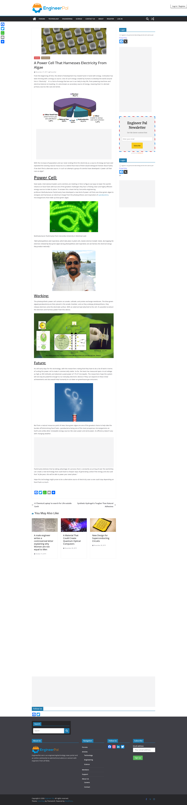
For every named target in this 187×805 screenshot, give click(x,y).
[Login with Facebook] (121, 41)
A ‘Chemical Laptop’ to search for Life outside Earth (53, 505)
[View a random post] (152, 18)
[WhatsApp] (2, 33)
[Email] (2, 37)
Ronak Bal (53, 72)
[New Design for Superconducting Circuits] (103, 520)
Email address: (138, 746)
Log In (120, 19)
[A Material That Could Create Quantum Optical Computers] (74, 520)
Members (85, 770)
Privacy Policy (123, 38)
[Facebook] (2, 24)
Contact (87, 787)
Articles (85, 752)
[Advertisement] (74, 144)
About (100, 19)
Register (182, 6)
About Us (85, 779)
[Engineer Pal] (34, 18)
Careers (87, 782)
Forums (42, 19)
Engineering (67, 19)
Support (85, 774)
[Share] (2, 41)
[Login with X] (125, 41)
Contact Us (90, 19)
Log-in (174, 6)
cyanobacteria (103, 195)
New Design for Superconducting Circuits (100, 538)
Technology (53, 19)
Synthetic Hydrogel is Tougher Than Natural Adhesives (95, 505)
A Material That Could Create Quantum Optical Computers (72, 539)
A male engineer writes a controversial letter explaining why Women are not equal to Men (43, 542)
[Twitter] (2, 28)
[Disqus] (74, 585)
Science (79, 19)
